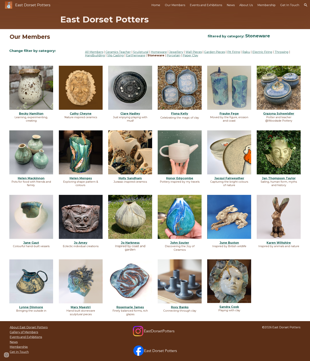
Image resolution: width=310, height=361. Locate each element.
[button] (305, 5)
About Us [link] (246, 5)
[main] (155, 19)
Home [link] (155, 5)
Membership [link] (266, 5)
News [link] (231, 5)
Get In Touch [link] (289, 5)
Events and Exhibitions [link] (206, 5)
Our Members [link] (175, 5)
